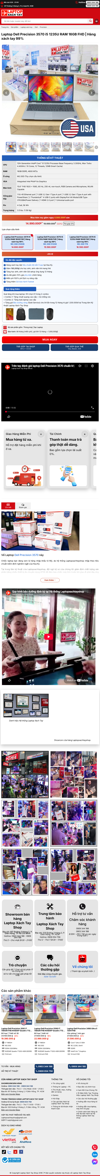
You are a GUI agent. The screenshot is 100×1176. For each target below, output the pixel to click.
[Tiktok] (4, 1152)
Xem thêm (49, 580)
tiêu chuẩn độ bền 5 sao (33, 265)
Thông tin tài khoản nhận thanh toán (62, 1108)
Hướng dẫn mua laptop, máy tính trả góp (86, 1108)
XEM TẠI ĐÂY (50, 976)
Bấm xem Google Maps (10, 1094)
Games (55, 1095)
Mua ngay (50, 339)
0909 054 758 (45, 1071)
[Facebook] (21, 1152)
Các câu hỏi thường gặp (87, 1099)
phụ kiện (28, 275)
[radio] (17, 242)
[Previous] (6, 1022)
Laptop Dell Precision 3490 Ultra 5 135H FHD (82, 1029)
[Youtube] (15, 1152)
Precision (43, 27)
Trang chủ (5, 27)
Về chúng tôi (82, 967)
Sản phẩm (14, 27)
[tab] (8, 505)
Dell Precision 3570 (26, 555)
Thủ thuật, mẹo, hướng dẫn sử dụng (61, 1091)
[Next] (94, 1022)
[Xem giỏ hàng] (97, 21)
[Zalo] (10, 1152)
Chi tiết (8, 507)
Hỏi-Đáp (56, 1099)
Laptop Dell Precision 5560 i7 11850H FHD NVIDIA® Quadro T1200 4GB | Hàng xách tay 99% (49, 1029)
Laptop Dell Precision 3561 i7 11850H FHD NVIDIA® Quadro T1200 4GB (17, 1029)
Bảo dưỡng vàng (20, 302)
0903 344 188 (92, 2)
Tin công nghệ (58, 1083)
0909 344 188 (92, 6)
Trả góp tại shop (25, 347)
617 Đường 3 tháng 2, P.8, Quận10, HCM (18, 6)
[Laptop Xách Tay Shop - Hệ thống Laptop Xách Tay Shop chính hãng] (12, 13)
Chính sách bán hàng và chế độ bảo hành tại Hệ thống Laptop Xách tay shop (86, 1115)
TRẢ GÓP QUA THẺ (74, 347)
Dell (36, 27)
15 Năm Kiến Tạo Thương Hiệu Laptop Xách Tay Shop (87, 1094)
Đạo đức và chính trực (86, 1087)
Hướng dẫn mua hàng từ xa (86, 1103)
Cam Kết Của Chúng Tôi (87, 1090)
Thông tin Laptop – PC (62, 1087)
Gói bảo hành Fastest (25, 281)
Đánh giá (23, 507)
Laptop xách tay (26, 27)
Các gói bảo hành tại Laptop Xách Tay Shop (60, 1103)
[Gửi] (90, 21)
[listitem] (11, 147)
